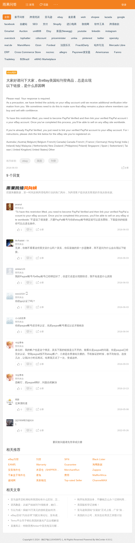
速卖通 (72, 17)
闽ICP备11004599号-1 (52, 539)
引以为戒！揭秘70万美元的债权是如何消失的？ (35, 510)
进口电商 (71, 24)
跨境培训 (35, 17)
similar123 (20, 269)
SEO (35, 24)
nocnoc (50, 52)
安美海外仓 (14, 469)
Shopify (57, 24)
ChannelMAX (99, 480)
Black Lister (98, 459)
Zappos (96, 469)
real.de (8, 45)
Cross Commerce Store (28, 52)
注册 (79, 442)
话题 (45, 4)
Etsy (48, 31)
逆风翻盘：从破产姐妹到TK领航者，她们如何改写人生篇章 (35, 504)
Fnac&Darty (82, 45)
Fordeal (51, 45)
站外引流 (99, 45)
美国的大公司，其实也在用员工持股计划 (99, 515)
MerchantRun (71, 469)
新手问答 (19, 17)
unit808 (37, 31)
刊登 (53, 160)
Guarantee (70, 464)
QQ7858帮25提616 (24, 420)
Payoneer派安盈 (81, 52)
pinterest (87, 38)
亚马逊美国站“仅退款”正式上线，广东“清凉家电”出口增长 (102, 510)
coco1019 (20, 294)
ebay (60, 17)
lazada (108, 17)
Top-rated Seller (73, 480)
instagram (111, 31)
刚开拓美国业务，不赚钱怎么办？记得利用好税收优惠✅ (102, 499)
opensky (114, 38)
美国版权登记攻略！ (88, 504)
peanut (18, 204)
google (121, 17)
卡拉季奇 (19, 342)
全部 (6, 17)
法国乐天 (65, 45)
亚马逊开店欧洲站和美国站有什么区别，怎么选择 (35, 499)
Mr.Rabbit (19, 240)
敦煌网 (85, 24)
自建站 (23, 24)
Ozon (38, 45)
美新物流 (41, 480)
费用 (66, 475)
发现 (31, 4)
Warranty (41, 464)
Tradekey (9, 59)
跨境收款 (114, 24)
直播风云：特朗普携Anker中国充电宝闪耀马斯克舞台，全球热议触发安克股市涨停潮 (35, 525)
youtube (82, 31)
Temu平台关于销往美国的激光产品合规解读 (35, 520)
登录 (123, 4)
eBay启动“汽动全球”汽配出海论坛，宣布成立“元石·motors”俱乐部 (35, 515)
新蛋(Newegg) (64, 31)
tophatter (25, 38)
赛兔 (38, 475)
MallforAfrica (99, 475)
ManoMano (23, 45)
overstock (9, 38)
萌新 (17, 399)
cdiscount (41, 38)
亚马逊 (48, 17)
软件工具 (99, 24)
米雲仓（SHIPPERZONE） (47, 469)
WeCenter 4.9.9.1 (104, 539)
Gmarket (9, 31)
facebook (9, 24)
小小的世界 (20, 318)
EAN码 (11, 464)
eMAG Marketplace (45, 59)
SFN (66, 459)
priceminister (59, 38)
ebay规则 (11, 72)
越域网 (11, 480)
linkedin (96, 31)
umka (74, 38)
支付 (45, 24)
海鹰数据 (97, 464)
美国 (39, 160)
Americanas (102, 52)
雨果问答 (10, 4)
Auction (23, 31)
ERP (6, 52)
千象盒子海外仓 (16, 475)
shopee (95, 17)
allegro (63, 52)
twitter (100, 38)
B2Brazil (24, 59)
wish (83, 17)
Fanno (117, 52)
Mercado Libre (117, 45)
